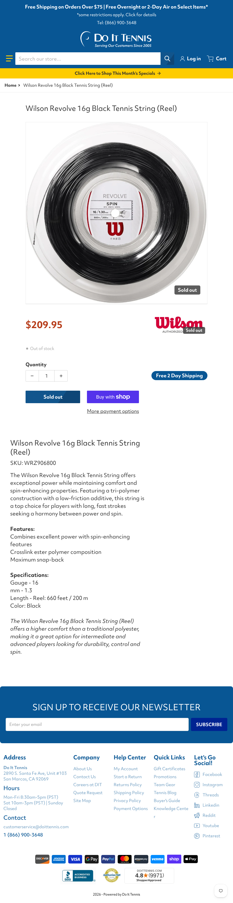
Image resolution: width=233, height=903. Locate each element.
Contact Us (84, 777)
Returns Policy (128, 785)
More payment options (113, 411)
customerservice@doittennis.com (36, 827)
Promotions (165, 777)
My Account (126, 769)
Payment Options (131, 808)
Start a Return (128, 777)
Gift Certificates (169, 769)
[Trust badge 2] (112, 875)
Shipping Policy (129, 793)
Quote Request (88, 793)
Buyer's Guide (167, 800)
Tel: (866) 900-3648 (116, 23)
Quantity (36, 364)
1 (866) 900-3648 (23, 834)
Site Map (82, 800)
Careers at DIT (87, 785)
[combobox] (94, 58)
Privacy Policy (127, 800)
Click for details (141, 15)
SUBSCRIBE (209, 724)
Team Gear (164, 785)
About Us (82, 769)
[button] (9, 58)
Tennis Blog (165, 793)
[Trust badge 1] (78, 875)
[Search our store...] (167, 58)
